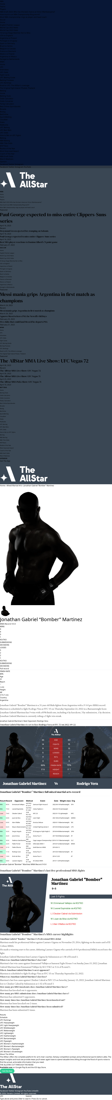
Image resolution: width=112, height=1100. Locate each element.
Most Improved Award (9, 151)
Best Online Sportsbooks (10, 106)
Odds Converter (6, 101)
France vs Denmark (8, 51)
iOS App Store (40, 1067)
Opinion (3, 161)
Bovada (3, 109)
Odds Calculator (6, 98)
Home (2, 4)
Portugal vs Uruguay (8, 41)
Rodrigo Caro (16, 852)
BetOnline (4, 114)
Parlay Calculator (7, 104)
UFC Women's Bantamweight (12, 1046)
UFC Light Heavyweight (9, 1025)
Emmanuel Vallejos (18, 804)
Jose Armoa (16, 836)
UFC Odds (4, 72)
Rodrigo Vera (34, 708)
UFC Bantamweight (8, 1038)
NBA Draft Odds (6, 156)
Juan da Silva (16, 818)
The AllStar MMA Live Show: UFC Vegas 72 (44, 360)
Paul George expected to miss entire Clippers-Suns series (53, 217)
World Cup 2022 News (9, 27)
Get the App (7, 1071)
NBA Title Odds (6, 143)
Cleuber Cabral (17, 813)
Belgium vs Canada (8, 48)
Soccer (3, 20)
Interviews (4, 69)
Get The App (5, 461)
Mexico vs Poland (7, 54)
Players (3, 9)
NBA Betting (5, 140)
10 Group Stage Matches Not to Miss (15, 33)
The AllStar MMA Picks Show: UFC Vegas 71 (20, 381)
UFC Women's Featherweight (12, 1044)
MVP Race (4, 146)
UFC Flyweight (6, 1041)
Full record (4, 668)
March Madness (6, 159)
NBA (2, 1)
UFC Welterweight (7, 1030)
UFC (1, 67)
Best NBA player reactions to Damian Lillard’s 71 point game (29, 242)
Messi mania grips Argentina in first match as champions (47, 297)
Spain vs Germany (7, 43)
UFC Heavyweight (7, 1022)
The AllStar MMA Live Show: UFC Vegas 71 (20, 376)
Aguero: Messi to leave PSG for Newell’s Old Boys (23, 316)
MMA (2, 62)
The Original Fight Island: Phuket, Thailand (17, 88)
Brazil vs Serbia (6, 46)
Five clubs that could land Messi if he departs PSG (23, 321)
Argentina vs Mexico (8, 56)
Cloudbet (4, 119)
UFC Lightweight (7, 1033)
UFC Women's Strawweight (11, 1051)
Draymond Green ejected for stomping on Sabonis (24, 230)
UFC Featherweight (8, 1036)
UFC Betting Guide (7, 77)
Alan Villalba (16, 822)
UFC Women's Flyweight (10, 1049)
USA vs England (6, 35)
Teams (2, 6)
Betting (3, 90)
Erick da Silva (16, 856)
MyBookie (4, 125)
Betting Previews (7, 80)
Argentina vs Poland (8, 38)
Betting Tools (5, 96)
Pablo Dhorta (16, 847)
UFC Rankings (5, 83)
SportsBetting (5, 117)
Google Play (20, 1067)
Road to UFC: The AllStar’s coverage (14, 85)
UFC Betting (5, 127)
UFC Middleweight (7, 1028)
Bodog (2, 111)
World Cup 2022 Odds (9, 30)
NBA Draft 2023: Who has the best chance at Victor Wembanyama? (27, 12)
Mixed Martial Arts (14, 485)
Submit (29, 1096)
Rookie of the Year (7, 148)
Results (3, 1015)
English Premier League (10, 25)
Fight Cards (4, 75)
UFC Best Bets (5, 130)
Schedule (3, 1017)
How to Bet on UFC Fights (10, 135)
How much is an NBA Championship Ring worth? (20, 14)
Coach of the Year (7, 154)
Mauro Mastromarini (19, 827)
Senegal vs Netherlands (9, 59)
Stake (2, 122)
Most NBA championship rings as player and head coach (23, 17)
